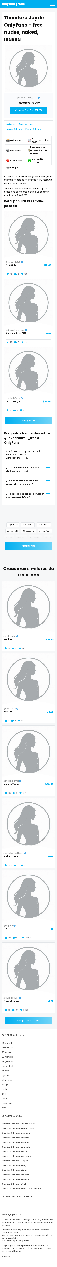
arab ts (5, 1107)
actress (9, 537)
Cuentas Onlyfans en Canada (16, 1133)
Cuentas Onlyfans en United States (18, 1123)
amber (5, 1089)
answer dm (7, 1103)
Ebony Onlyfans (26, 124)
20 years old (43, 524)
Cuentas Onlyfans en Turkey (15, 1184)
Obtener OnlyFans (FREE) (28, 110)
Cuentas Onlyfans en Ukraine (15, 1137)
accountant (44, 531)
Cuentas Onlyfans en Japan (15, 1160)
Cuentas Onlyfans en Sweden (16, 1174)
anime (5, 1098)
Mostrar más (28, 545)
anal (4, 1094)
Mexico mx (11, 124)
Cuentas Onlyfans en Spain (14, 1170)
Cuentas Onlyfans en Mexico (15, 1179)
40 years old (28, 531)
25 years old (12, 531)
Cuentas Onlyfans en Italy (14, 1165)
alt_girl (48, 537)
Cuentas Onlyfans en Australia (16, 1147)
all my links (35, 537)
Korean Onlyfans (33, 129)
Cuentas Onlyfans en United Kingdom (19, 1128)
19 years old (28, 524)
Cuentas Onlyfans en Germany (16, 1156)
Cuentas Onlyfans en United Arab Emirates (22, 1188)
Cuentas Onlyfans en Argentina (16, 1142)
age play (21, 537)
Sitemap (6, 1256)
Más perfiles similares (28, 1020)
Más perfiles (28, 420)
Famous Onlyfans (14, 129)
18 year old (13, 524)
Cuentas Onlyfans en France (15, 1151)
